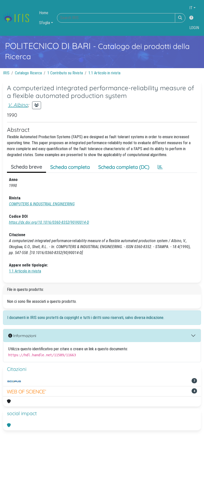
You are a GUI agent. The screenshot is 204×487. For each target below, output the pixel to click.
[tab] (160, 167)
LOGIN (194, 27)
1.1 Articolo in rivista (104, 73)
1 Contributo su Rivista (65, 73)
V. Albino (18, 105)
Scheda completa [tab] (70, 167)
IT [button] (191, 7)
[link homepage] (18, 18)
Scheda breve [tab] (26, 167)
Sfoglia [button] (44, 22)
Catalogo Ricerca (28, 73)
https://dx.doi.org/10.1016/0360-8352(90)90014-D (49, 222)
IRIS (6, 73)
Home (43, 12)
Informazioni (24, 335)
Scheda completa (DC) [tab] (123, 167)
